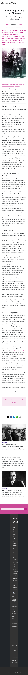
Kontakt (17, 672)
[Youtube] (13, 636)
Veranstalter (15, 645)
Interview (14, 606)
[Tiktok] (13, 641)
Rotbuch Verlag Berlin (19, 350)
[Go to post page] (14, 432)
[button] (8, 417)
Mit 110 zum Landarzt (9, 444)
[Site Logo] (8, 3)
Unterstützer (15, 657)
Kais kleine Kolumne (14, 611)
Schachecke (15, 621)
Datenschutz (11, 672)
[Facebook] (13, 631)
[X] (13, 633)
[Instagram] (13, 639)
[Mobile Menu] (25, 3)
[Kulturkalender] (22, 3)
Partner (22, 672)
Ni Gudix (8, 24)
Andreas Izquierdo (6, 347)
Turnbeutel (14, 623)
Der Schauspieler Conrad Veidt (11, 490)
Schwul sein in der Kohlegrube (11, 458)
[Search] (25, 509)
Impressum (5, 672)
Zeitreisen (20, 24)
